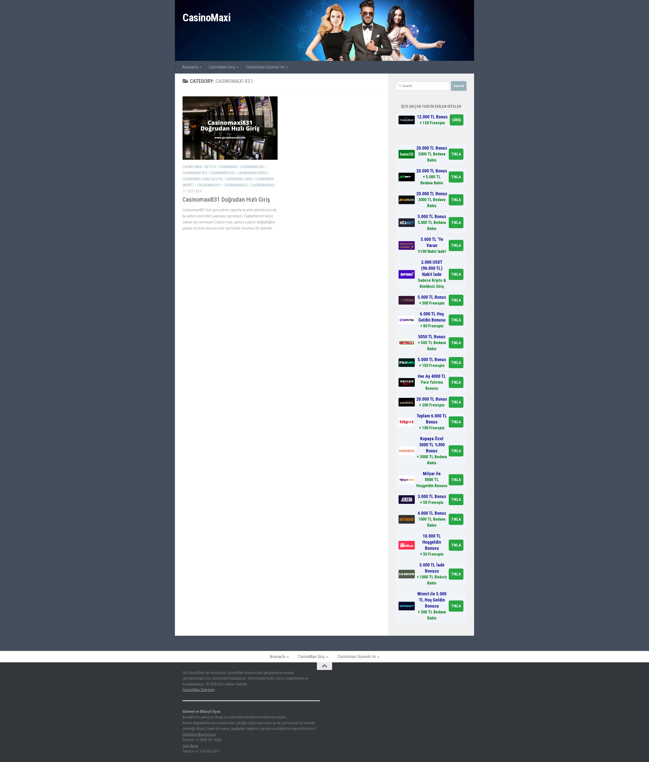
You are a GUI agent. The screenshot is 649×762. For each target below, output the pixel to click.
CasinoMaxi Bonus (252, 173)
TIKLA (456, 154)
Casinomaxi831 (209, 185)
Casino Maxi (192, 167)
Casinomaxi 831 (252, 167)
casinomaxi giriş (238, 179)
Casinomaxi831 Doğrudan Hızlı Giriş (226, 199)
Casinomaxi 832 (195, 173)
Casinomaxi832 (236, 185)
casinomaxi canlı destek (203, 179)
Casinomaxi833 (263, 185)
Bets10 (210, 167)
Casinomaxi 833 (222, 173)
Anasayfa (190, 67)
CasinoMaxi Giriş (222, 67)
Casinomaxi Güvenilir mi (265, 67)
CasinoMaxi (206, 17)
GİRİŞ (456, 120)
